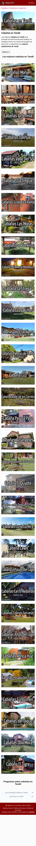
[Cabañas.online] (7, 3)
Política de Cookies (20, 808)
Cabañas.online (6, 812)
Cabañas (4, 8)
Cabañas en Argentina (18, 8)
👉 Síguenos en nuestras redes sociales (18, 805)
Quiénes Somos (8, 808)
